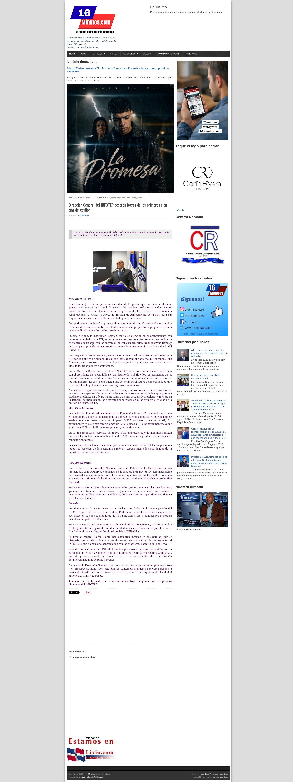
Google (216, 777)
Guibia (180, 210)
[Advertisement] (94, 619)
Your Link (205, 774)
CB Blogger (83, 215)
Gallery (147, 53)
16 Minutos (92, 774)
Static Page (190, 53)
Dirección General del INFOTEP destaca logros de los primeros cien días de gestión (118, 207)
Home (72, 53)
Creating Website (85, 777)
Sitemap (114, 53)
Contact (97, 53)
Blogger (206, 777)
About (84, 53)
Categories (129, 53)
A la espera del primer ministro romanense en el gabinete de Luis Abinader (209, 353)
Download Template (168, 53)
